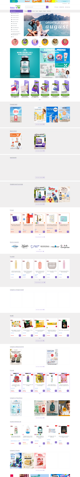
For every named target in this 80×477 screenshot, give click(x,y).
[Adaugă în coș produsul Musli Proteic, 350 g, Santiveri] (68, 335)
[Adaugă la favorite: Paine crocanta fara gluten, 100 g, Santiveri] (35, 319)
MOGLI (60, 388)
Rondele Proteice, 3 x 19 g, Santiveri (27, 331)
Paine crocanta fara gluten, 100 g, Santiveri (40, 331)
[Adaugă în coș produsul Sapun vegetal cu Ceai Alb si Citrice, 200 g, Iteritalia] (20, 335)
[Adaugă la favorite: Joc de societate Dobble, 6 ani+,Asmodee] (35, 374)
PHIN (59, 229)
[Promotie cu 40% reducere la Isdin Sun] (64, 114)
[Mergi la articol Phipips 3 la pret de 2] (48, 37)
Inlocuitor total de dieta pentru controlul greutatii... (40, 225)
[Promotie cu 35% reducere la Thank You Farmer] (16, 115)
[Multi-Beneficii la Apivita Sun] (16, 168)
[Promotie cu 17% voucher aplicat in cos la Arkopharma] (16, 461)
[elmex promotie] (62, 70)
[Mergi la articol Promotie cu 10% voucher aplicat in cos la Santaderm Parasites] (50, 37)
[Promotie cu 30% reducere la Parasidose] (40, 357)
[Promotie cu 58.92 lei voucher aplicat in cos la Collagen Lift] (28, 461)
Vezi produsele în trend (39, 236)
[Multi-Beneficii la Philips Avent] (28, 168)
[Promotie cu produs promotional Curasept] (40, 408)
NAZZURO (48, 388)
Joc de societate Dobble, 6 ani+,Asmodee (39, 385)
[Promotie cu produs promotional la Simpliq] (64, 408)
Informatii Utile (64, 3)
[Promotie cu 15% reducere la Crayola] (64, 357)
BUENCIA (12, 229)
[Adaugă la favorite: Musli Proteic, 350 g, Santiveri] (59, 319)
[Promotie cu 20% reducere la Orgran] (28, 357)
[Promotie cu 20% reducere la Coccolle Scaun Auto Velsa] (16, 357)
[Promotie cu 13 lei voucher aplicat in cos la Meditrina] (64, 461)
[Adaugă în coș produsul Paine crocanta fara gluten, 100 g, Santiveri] (44, 335)
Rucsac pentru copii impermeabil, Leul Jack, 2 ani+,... (16, 385)
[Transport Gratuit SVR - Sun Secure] (52, 300)
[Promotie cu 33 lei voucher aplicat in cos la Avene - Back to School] (64, 141)
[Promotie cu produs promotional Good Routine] (47, 70)
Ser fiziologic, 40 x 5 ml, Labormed (52, 437)
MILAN (24, 388)
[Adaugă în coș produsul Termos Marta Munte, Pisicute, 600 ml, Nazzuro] (56, 391)
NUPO (36, 229)
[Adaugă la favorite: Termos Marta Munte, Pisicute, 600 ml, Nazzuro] (47, 374)
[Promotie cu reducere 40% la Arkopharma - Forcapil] (28, 115)
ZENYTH (60, 440)
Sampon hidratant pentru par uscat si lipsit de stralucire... (27, 272)
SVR (23, 229)
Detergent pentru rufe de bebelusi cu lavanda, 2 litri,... (28, 437)
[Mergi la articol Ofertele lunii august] (42, 37)
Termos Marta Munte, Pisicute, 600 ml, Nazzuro (52, 385)
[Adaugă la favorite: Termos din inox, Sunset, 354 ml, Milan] (23, 374)
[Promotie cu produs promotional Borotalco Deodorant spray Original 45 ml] (28, 408)
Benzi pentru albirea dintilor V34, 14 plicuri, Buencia (16, 225)
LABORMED (48, 439)
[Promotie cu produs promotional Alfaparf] (52, 408)
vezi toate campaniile (39, 124)
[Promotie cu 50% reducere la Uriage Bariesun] (40, 114)
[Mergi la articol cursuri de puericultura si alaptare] (49, 37)
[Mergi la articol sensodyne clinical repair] (47, 37)
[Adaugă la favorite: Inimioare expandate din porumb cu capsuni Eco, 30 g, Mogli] (59, 374)
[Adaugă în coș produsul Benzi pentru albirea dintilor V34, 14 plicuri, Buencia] (20, 232)
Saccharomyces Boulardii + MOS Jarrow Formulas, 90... (16, 437)
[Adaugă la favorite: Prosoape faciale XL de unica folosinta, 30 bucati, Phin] (59, 213)
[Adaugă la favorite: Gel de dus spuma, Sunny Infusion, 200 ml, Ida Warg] (11, 260)
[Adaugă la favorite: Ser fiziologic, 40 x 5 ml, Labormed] (47, 425)
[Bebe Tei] (15, 7)
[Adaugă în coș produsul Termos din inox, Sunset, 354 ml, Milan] (32, 391)
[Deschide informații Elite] (11, 214)
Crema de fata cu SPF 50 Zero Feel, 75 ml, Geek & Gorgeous (52, 225)
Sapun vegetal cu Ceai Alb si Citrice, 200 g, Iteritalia (16, 331)
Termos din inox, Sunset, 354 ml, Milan (28, 385)
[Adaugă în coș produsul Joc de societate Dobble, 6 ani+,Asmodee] (44, 391)
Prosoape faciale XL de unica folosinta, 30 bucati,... (64, 225)
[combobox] (35, 7)
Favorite (57, 7)
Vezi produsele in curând (39, 282)
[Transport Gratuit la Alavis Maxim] (28, 300)
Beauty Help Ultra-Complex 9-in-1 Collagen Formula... (64, 437)
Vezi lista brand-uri (39, 251)
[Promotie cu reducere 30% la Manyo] (52, 115)
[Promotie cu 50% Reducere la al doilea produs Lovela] (52, 141)
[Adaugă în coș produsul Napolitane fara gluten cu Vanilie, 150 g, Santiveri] (56, 335)
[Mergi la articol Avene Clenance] (51, 37)
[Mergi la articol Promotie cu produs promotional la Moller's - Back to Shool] (54, 37)
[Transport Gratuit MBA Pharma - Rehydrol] (64, 300)
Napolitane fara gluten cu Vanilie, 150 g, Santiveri (52, 331)
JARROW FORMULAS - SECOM (15, 440)
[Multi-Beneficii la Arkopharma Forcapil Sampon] (40, 168)
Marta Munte (49, 389)
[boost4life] (25, 63)
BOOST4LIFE (37, 440)
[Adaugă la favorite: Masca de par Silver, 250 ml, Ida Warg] (47, 260)
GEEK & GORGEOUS (50, 228)
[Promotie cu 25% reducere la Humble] (16, 194)
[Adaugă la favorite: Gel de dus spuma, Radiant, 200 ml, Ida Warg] (59, 260)
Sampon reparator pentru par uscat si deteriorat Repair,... (40, 272)
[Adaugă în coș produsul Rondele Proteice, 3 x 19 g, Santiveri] (32, 335)
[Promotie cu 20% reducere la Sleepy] (52, 357)
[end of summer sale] (40, 1)
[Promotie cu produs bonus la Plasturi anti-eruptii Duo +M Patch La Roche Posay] (16, 408)
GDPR (69, 3)
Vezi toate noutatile (39, 340)
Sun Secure (24, 230)
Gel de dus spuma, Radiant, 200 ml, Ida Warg (64, 271)
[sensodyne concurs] (55, 55)
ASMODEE (36, 388)
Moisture (24, 275)
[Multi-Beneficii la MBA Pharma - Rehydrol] (64, 168)
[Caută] (47, 7)
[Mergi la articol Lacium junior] (53, 37)
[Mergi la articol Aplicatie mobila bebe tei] (43, 37)
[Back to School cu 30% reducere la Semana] (40, 194)
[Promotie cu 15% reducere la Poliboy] (52, 194)
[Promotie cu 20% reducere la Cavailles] (64, 194)
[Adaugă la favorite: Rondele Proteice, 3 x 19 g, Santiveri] (23, 319)
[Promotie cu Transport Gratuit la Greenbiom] (40, 300)
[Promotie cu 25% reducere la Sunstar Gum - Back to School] (28, 141)
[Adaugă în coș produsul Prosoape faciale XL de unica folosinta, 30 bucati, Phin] (68, 232)
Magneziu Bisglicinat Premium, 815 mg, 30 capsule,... (40, 437)
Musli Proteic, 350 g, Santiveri (64, 330)
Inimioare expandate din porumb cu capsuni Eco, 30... (64, 385)
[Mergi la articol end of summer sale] (39, 37)
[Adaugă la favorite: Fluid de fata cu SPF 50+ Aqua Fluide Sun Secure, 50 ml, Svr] (23, 213)
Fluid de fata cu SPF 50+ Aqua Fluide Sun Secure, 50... (28, 225)
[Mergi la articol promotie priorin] (44, 37)
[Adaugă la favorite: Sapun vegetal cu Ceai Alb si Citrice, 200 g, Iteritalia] (11, 319)
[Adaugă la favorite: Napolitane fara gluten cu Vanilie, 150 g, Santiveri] (47, 319)
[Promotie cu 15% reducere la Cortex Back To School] (40, 141)
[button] (20, 277)
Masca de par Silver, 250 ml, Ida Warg (52, 271)
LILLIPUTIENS (13, 388)
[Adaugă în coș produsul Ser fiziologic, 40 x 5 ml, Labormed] (56, 442)
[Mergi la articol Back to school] (40, 37)
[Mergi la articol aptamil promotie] (45, 37)
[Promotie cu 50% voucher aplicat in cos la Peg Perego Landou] (52, 461)
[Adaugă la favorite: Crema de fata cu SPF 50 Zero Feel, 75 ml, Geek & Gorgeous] (47, 213)
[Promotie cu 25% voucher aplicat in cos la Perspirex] (28, 194)
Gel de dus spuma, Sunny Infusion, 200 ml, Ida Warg (15, 271)
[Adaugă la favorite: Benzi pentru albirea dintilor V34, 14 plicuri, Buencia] (11, 213)
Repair (36, 275)
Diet (35, 230)
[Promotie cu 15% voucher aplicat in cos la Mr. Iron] (40, 461)
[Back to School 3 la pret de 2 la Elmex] (16, 141)
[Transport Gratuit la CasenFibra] (16, 300)
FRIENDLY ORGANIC (26, 439)
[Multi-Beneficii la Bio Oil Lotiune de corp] (52, 168)
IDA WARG (12, 274)
